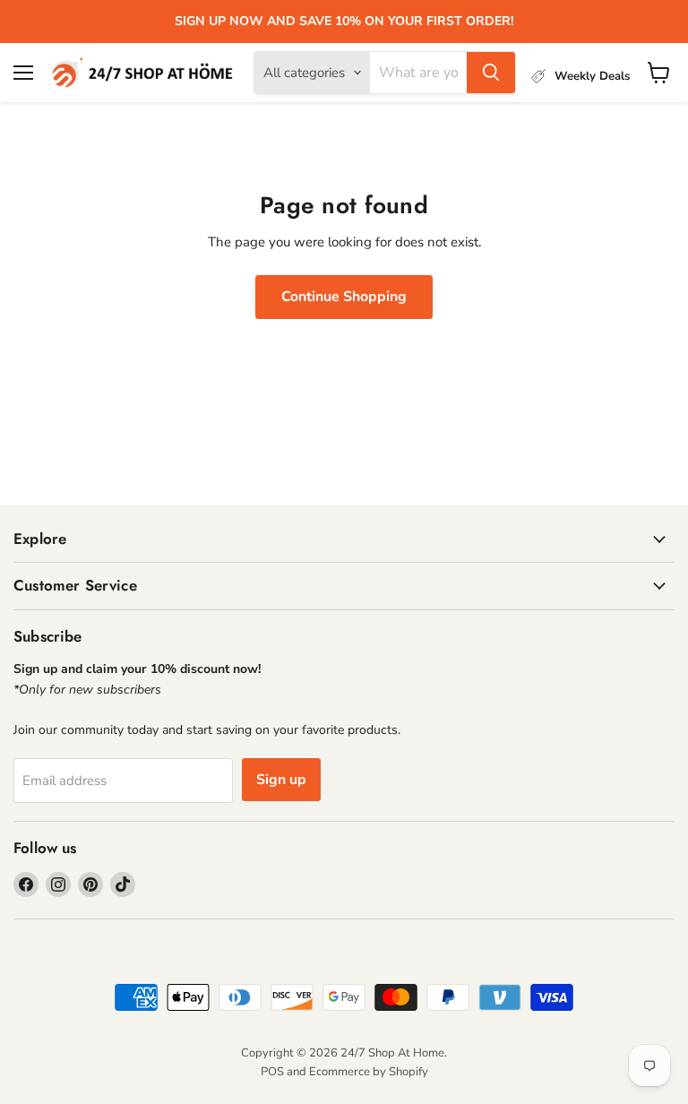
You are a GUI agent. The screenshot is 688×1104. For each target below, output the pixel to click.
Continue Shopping (344, 296)
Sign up (281, 779)
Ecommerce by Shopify (368, 1072)
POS (272, 1072)
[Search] (491, 72)
